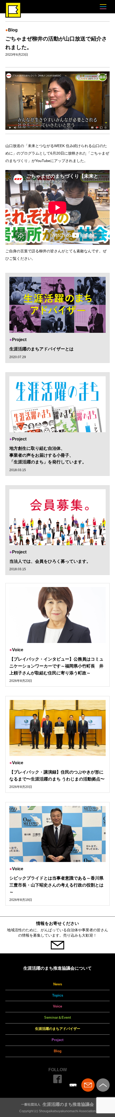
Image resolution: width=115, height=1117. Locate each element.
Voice (57, 1006)
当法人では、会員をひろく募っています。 (50, 561)
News (57, 984)
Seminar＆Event (57, 1017)
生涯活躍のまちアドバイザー (57, 1029)
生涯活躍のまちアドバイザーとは (41, 349)
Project (57, 1040)
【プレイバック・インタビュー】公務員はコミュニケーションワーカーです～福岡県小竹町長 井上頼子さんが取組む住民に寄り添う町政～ (56, 666)
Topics (57, 995)
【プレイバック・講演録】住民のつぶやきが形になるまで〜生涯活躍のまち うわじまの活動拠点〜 (57, 775)
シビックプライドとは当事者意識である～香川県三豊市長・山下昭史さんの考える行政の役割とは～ (56, 885)
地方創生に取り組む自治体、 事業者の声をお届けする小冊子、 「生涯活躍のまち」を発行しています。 (47, 455)
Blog (58, 1051)
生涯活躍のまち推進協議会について (57, 968)
